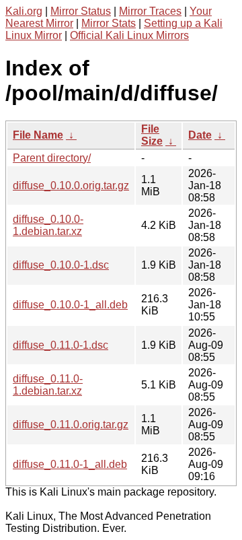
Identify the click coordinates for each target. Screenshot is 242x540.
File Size (152, 135)
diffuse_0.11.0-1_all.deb (70, 464)
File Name (38, 135)
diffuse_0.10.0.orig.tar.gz (71, 185)
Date (200, 135)
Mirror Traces (150, 11)
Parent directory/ (52, 158)
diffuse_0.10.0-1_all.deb (70, 304)
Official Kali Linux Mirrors (129, 35)
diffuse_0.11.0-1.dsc (60, 345)
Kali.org (23, 11)
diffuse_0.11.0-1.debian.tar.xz (48, 385)
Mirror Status (80, 11)
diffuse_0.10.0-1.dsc (61, 265)
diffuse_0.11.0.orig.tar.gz (70, 424)
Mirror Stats (108, 23)
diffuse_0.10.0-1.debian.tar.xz (48, 225)
